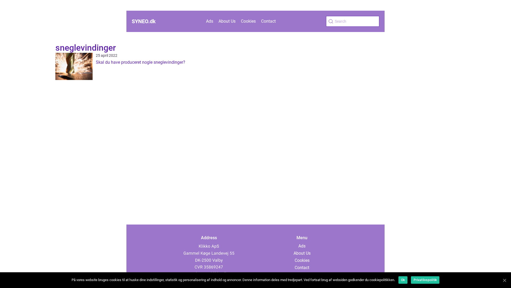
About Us (227, 21)
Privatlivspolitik (425, 280)
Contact (268, 21)
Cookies (248, 21)
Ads (209, 21)
